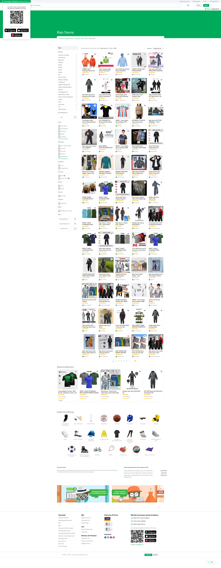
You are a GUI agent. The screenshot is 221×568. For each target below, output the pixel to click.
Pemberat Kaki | (81, 472)
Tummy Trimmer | (88, 470)
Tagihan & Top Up (86, 517)
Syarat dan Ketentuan (87, 541)
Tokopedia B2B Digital (64, 530)
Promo (205, 1)
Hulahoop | (81, 470)
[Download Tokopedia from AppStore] (150, 536)
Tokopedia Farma (62, 538)
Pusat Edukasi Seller (87, 529)
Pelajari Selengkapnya (137, 544)
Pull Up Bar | (115, 470)
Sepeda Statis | (97, 470)
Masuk (198, 5)
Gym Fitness (84, 38)
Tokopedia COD (85, 520)
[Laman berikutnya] (138, 361)
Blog (59, 525)
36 (135, 361)
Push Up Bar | (60, 472)
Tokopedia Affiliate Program (65, 528)
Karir (59, 523)
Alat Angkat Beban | (62, 470)
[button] (213, 9)
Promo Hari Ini (62, 541)
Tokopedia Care (214, 1)
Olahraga (77, 38)
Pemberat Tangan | (89, 472)
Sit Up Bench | (73, 472)
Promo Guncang (62, 546)
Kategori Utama (69, 38)
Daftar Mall (84, 532)
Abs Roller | (66, 472)
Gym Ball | (76, 470)
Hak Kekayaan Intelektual (65, 520)
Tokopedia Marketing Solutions (66, 533)
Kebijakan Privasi (85, 543)
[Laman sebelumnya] (110, 361)
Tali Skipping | (70, 470)
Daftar (206, 5)
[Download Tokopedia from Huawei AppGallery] (150, 540)
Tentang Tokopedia (184, 1)
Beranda (61, 38)
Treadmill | (103, 470)
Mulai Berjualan (196, 1)
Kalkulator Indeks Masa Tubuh (66, 536)
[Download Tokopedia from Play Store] (150, 532)
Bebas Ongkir (85, 523)
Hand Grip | (109, 470)
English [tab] (155, 554)
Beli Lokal (61, 543)
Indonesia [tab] (148, 554)
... (132, 361)
